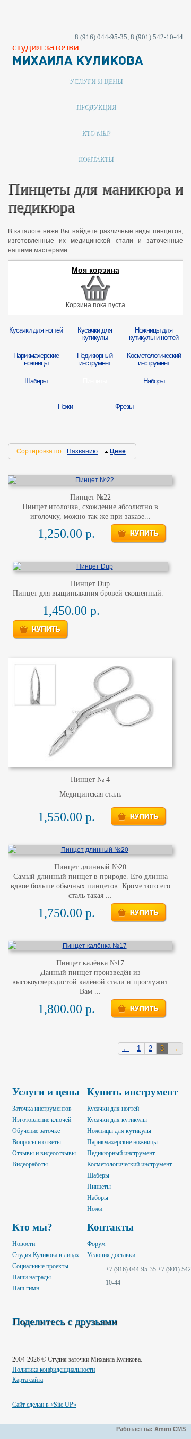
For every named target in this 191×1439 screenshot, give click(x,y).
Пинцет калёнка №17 (90, 963)
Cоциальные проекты (40, 1266)
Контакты (95, 159)
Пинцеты (99, 1186)
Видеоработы (30, 1164)
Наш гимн (25, 1288)
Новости (23, 1244)
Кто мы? (96, 133)
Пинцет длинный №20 (90, 867)
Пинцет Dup (90, 584)
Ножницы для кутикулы (119, 1131)
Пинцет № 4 (90, 779)
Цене (118, 451)
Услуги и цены (95, 81)
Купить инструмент (132, 1091)
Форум (96, 1244)
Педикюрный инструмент (121, 1153)
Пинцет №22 (90, 497)
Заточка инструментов (42, 1108)
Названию (82, 451)
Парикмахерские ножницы (122, 1142)
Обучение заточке (36, 1131)
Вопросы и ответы (36, 1142)
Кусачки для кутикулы (117, 1119)
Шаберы (98, 1175)
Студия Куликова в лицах (45, 1255)
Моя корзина (95, 270)
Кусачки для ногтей (113, 1108)
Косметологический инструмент (129, 1164)
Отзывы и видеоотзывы (44, 1153)
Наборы (97, 1197)
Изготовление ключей (41, 1119)
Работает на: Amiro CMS (151, 1429)
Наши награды (31, 1277)
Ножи (94, 1209)
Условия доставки (111, 1255)
